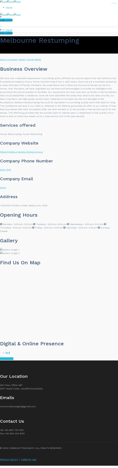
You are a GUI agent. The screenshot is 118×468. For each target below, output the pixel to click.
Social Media (34, 59)
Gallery (22, 59)
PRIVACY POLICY (9, 459)
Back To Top (6, 358)
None (3, 187)
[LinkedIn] (7, 353)
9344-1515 (5, 169)
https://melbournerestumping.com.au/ (21, 152)
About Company (9, 59)
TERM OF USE (28, 459)
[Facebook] (9, 353)
